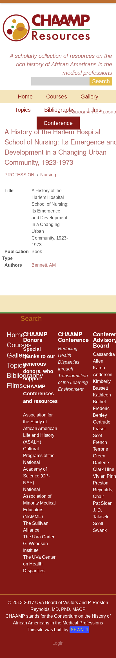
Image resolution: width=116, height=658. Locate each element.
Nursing (48, 174)
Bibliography (59, 110)
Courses (56, 96)
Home (25, 96)
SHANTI (79, 629)
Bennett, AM (44, 265)
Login (58, 643)
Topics (23, 110)
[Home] (46, 27)
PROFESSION (19, 174)
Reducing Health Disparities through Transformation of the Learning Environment (73, 369)
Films (15, 385)
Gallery (89, 96)
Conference (58, 123)
